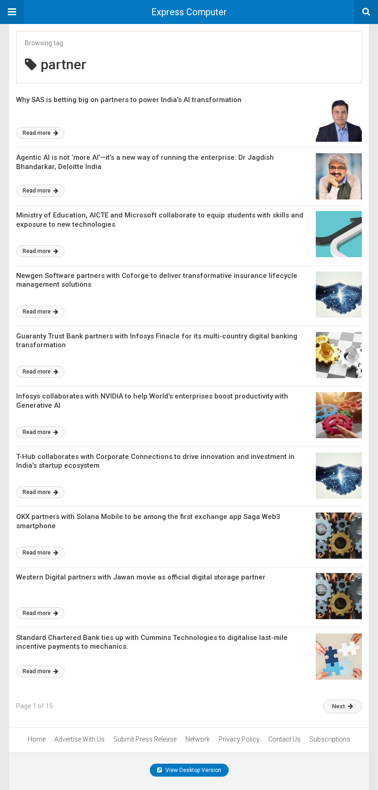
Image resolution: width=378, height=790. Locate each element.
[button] (12, 12)
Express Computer (189, 12)
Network (197, 739)
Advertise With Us (79, 739)
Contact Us (284, 739)
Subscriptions (329, 739)
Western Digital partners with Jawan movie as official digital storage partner (141, 577)
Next (338, 706)
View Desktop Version (192, 770)
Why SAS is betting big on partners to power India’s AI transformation (129, 100)
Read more (37, 133)
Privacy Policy (239, 739)
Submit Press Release (145, 739)
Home (37, 739)
